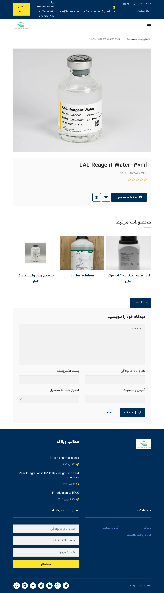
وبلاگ (147, 528)
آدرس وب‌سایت (134, 390)
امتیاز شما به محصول (64, 390)
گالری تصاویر (110, 528)
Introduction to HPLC (65, 493)
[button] (141, 3)
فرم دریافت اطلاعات (139, 535)
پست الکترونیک (68, 371)
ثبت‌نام (141, 11)
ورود (124, 3)
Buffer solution (82, 275)
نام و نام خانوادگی (133, 371)
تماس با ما (21, 9)
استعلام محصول (126, 197)
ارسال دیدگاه (132, 412)
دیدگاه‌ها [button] (141, 302)
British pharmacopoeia (64, 458)
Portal (125, 585)
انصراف (110, 412)
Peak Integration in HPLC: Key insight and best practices (49, 476)
